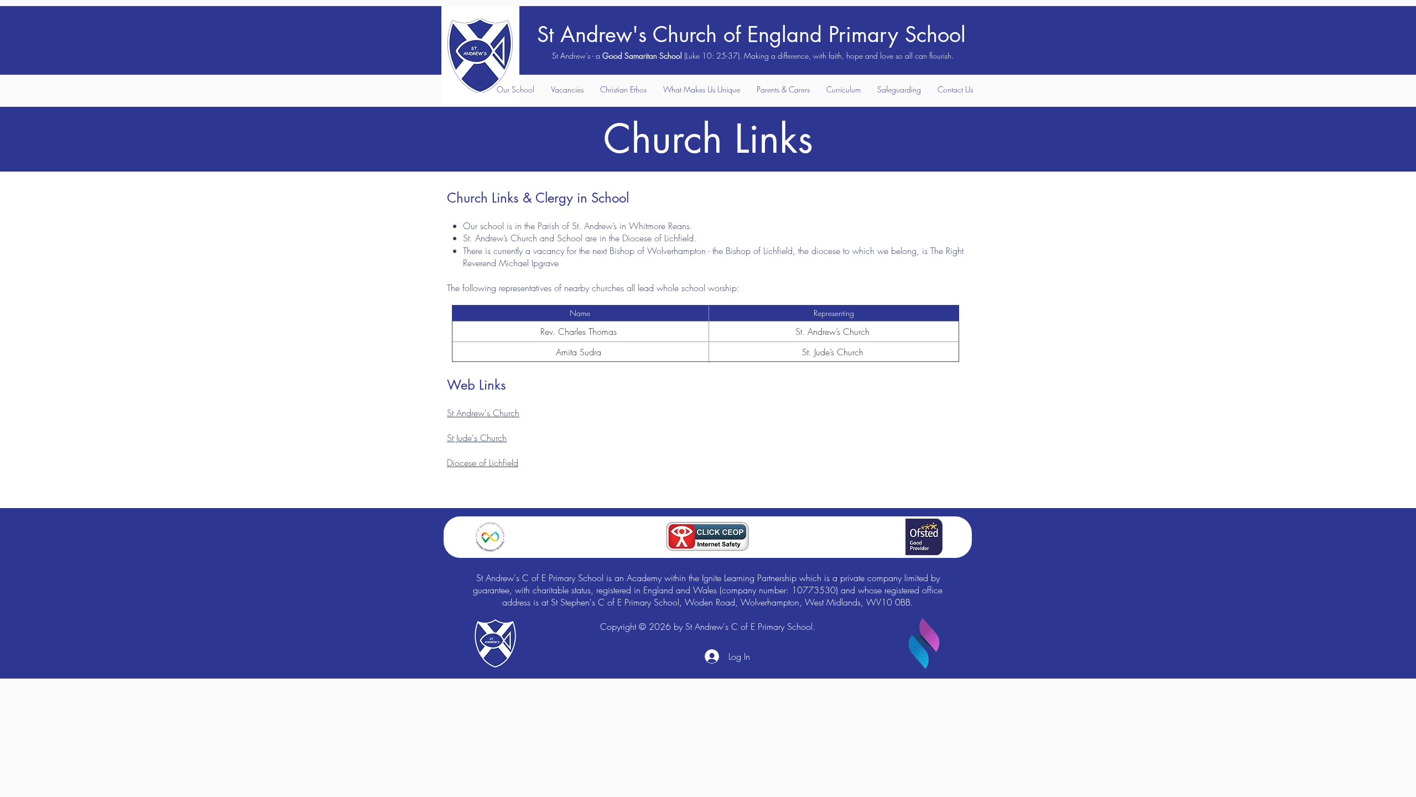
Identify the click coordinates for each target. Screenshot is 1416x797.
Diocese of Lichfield (482, 463)
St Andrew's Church (483, 413)
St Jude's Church (477, 438)
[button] (515, 90)
